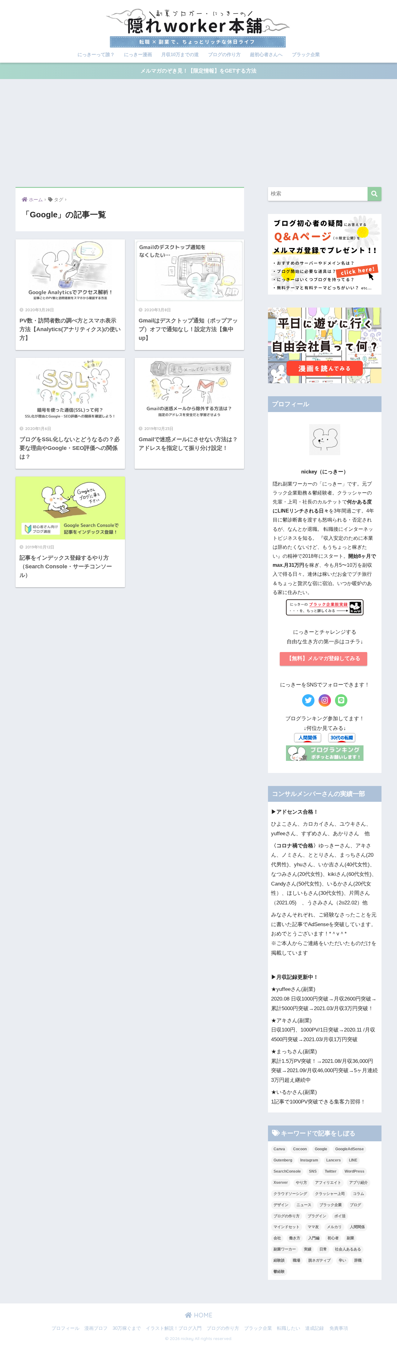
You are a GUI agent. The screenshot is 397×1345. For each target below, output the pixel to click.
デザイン (281, 1205)
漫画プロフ (96, 1328)
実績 (307, 1249)
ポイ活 (340, 1216)
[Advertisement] (198, 133)
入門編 (313, 1238)
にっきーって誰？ (96, 54)
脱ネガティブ (319, 1260)
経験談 (279, 1260)
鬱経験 (279, 1271)
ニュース (304, 1205)
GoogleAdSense (349, 1149)
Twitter (331, 1171)
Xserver (281, 1182)
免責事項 (338, 1328)
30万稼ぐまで (127, 1328)
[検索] (374, 194)
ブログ (355, 1205)
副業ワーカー (285, 1249)
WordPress (354, 1171)
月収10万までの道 (180, 54)
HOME (202, 1315)
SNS (313, 1171)
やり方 (301, 1182)
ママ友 (313, 1227)
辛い (342, 1260)
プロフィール (65, 1328)
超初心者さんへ (266, 54)
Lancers (333, 1160)
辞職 (358, 1260)
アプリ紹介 (358, 1182)
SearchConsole (287, 1171)
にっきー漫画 (138, 54)
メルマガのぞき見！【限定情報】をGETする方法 (198, 71)
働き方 (294, 1238)
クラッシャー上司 (330, 1194)
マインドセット (287, 1227)
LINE (353, 1160)
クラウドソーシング (290, 1194)
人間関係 (357, 1227)
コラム (358, 1194)
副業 (350, 1238)
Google (321, 1149)
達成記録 (314, 1328)
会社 (277, 1238)
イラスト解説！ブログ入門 (174, 1328)
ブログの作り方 (224, 54)
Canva (279, 1149)
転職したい (288, 1328)
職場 (296, 1260)
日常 (323, 1249)
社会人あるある (348, 1249)
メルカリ (334, 1227)
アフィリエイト (328, 1182)
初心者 (333, 1238)
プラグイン (317, 1216)
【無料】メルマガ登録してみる (323, 658)
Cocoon (300, 1149)
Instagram (309, 1160)
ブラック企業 (306, 54)
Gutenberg (283, 1160)
